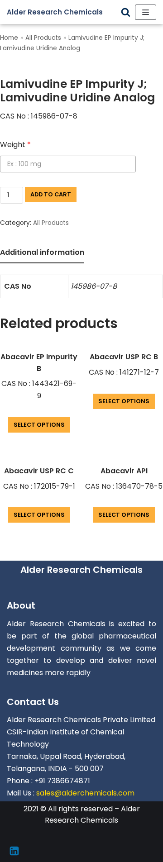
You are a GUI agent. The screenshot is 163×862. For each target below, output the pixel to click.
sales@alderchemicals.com (85, 793)
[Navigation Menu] (145, 12)
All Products (43, 37)
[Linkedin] (14, 850)
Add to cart (50, 194)
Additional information (42, 252)
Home (9, 37)
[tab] (42, 253)
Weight (15, 144)
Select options (39, 425)
